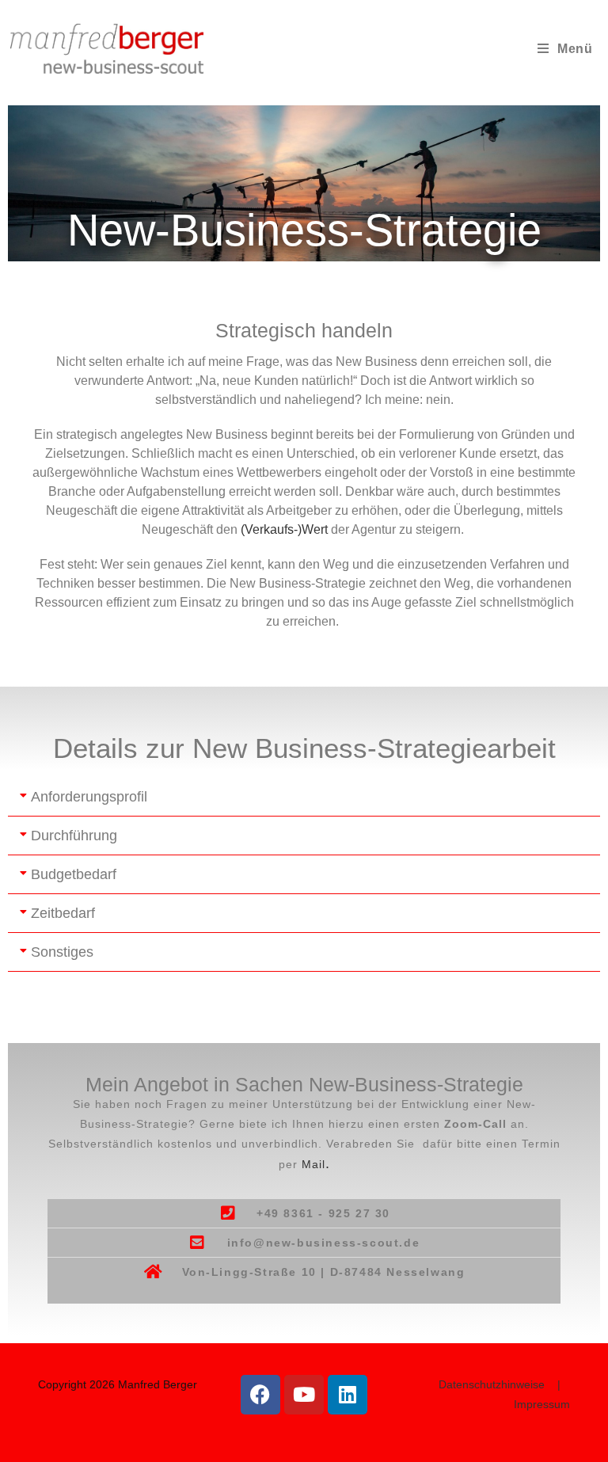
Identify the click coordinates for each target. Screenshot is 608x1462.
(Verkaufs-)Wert (284, 529)
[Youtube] (304, 1394)
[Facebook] (260, 1394)
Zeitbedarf (63, 913)
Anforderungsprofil (89, 797)
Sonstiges (62, 952)
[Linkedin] (347, 1394)
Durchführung (74, 835)
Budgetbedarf (73, 874)
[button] (304, 797)
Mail (316, 1164)
